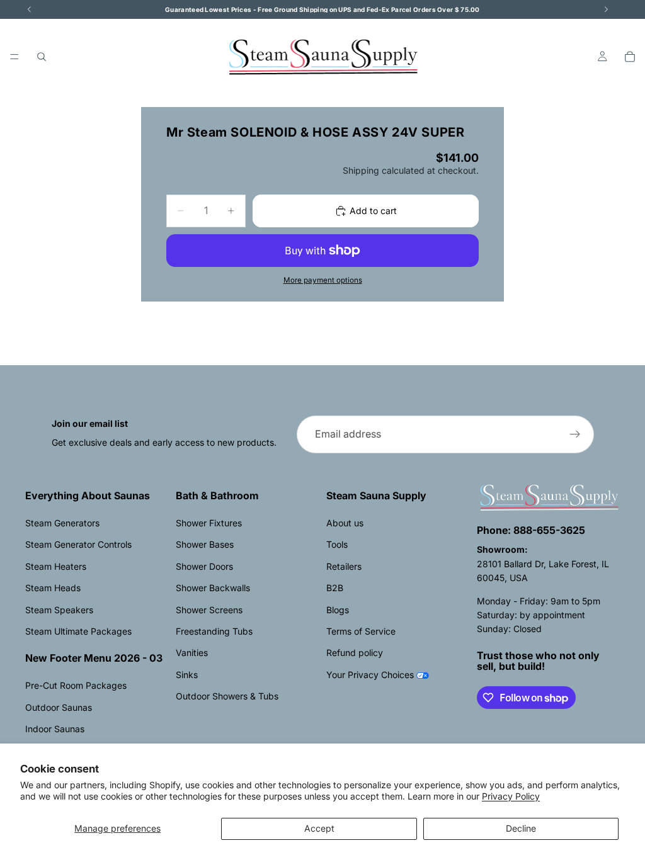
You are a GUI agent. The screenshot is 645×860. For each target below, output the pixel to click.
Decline (521, 828)
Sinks (187, 674)
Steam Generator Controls (78, 544)
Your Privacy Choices (370, 674)
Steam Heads (53, 587)
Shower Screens (209, 609)
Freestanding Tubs (214, 631)
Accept (319, 828)
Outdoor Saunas (58, 707)
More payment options (322, 280)
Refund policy (354, 652)
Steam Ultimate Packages (78, 631)
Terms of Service (361, 631)
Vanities (192, 652)
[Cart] (630, 57)
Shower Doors (204, 566)
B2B (334, 587)
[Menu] (14, 56)
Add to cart (373, 210)
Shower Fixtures (209, 523)
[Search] (41, 57)
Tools (337, 544)
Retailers (344, 566)
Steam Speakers (59, 609)
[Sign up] (575, 434)
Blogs (337, 609)
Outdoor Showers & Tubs (227, 696)
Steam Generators (62, 523)
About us (344, 523)
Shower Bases (205, 544)
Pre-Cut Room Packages (76, 685)
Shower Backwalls (213, 587)
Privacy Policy (511, 796)
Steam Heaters (55, 566)
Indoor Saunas (54, 728)
